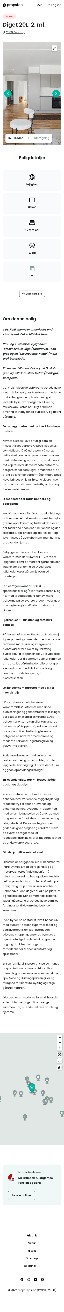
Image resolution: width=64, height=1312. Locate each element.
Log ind (56, 5)
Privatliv (32, 1235)
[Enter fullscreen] (59, 1054)
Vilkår (32, 1243)
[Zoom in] (59, 1037)
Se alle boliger (21, 1195)
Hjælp (32, 1251)
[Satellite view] (59, 1067)
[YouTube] (42, 1279)
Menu (40, 5)
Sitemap (32, 1258)
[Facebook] (22, 1279)
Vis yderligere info (32, 293)
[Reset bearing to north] (59, 1047)
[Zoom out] (59, 1042)
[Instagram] (28, 1279)
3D (60, 1061)
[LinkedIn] (35, 1279)
